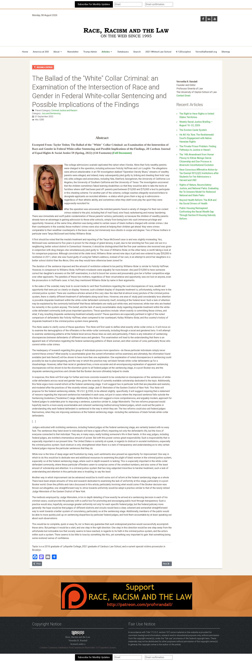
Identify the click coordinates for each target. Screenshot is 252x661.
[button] (58, 52)
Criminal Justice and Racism (64, 110)
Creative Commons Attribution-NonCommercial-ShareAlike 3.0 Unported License (78, 647)
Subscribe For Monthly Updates (94, 4)
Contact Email (183, 95)
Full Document (122, 152)
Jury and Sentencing (51, 113)
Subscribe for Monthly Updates (94, 657)
